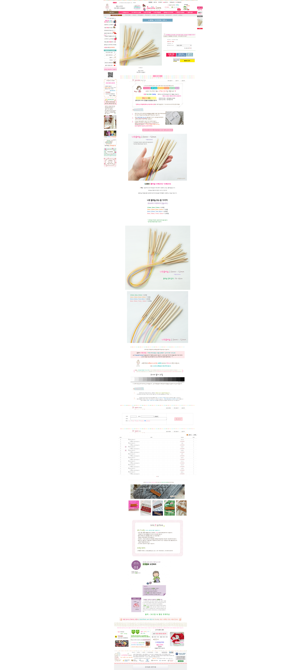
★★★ (137, 421)
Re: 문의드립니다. (136, 441)
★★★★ (142, 421)
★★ (133, 421)
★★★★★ (148, 421)
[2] (158, 476)
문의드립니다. (132, 439)
